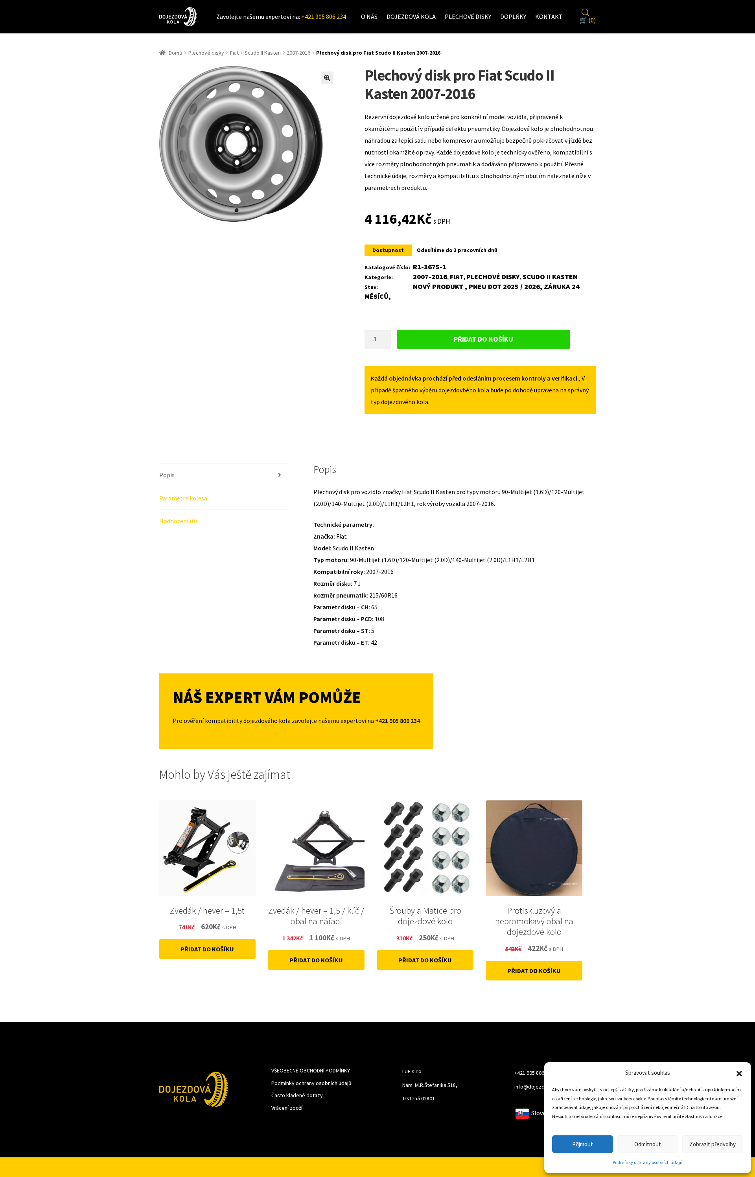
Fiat (234, 52)
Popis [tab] (167, 475)
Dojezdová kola (411, 16)
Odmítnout (647, 1144)
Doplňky (513, 16)
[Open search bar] (585, 11)
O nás (369, 16)
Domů (175, 52)
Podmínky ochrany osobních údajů (648, 1162)
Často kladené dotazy (297, 1095)
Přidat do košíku (483, 339)
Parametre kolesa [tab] (183, 498)
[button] (739, 1073)
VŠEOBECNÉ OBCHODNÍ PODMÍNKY (310, 1070)
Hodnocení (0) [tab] (178, 521)
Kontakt (549, 16)
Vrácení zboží (286, 1107)
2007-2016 (298, 52)
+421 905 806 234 (323, 16)
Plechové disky (468, 16)
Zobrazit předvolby (712, 1144)
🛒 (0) (587, 20)
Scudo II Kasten (263, 52)
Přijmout (582, 1144)
